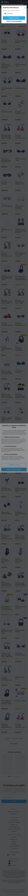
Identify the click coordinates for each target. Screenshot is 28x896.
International (10, 13)
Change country (14, 18)
